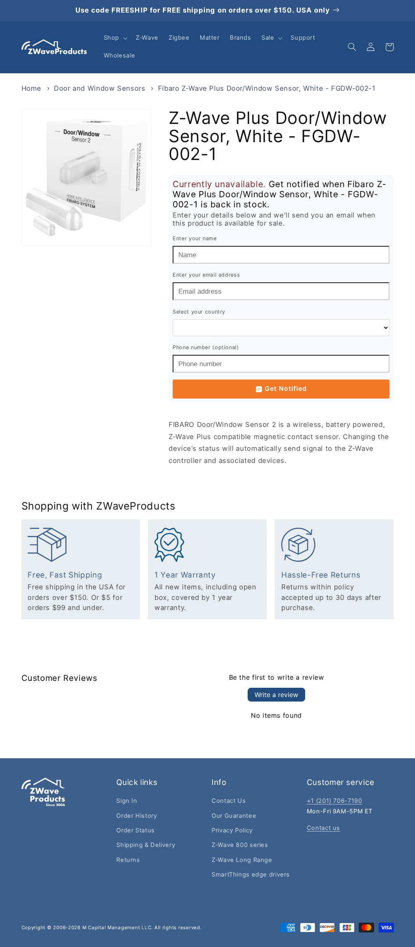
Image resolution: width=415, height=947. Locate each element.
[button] (114, 38)
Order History (136, 815)
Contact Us (229, 800)
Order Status (135, 830)
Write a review (276, 695)
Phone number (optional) (206, 347)
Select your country (199, 312)
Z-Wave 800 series (240, 845)
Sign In (126, 800)
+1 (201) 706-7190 (334, 800)
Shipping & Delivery (145, 845)
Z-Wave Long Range (242, 860)
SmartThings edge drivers (251, 874)
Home (31, 88)
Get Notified (286, 388)
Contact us (323, 828)
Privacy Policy (232, 830)
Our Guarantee (234, 815)
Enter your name (194, 238)
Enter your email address (206, 275)
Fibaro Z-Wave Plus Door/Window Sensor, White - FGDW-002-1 (267, 88)
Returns (128, 860)
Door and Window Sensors (99, 88)
